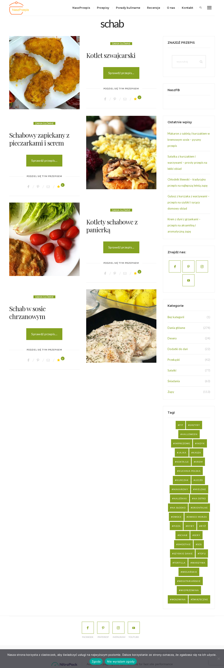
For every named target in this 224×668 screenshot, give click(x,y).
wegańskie (189, 572)
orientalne (200, 507)
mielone (200, 489)
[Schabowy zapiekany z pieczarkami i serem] (121, 152)
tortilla (180, 562)
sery (197, 535)
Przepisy (103, 7)
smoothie (184, 544)
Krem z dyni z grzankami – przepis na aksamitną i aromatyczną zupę (184, 225)
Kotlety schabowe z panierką (112, 225)
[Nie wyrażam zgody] (218, 658)
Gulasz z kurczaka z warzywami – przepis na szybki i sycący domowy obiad (188, 202)
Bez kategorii (176, 317)
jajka (182, 452)
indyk (201, 443)
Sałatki (172, 370)
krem (199, 461)
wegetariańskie (190, 581)
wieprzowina (189, 590)
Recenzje (153, 7)
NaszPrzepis (81, 7)
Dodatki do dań (178, 349)
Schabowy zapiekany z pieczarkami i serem (39, 139)
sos (199, 544)
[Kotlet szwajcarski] (44, 72)
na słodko (179, 507)
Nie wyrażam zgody (121, 661)
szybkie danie (183, 553)
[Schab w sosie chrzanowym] (121, 326)
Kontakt (187, 7)
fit (181, 425)
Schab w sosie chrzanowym (27, 312)
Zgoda (96, 661)
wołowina (179, 599)
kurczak (183, 480)
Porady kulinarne (128, 7)
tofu (202, 553)
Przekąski (174, 359)
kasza (197, 452)
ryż (203, 526)
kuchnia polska (190, 471)
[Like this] (136, 99)
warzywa (198, 562)
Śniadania (174, 381)
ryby (190, 526)
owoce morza (197, 516)
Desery (172, 338)
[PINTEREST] (103, 628)
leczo (199, 480)
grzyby (195, 425)
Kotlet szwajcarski (110, 55)
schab (183, 535)
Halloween (190, 434)
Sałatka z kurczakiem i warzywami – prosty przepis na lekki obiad (187, 162)
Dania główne (121, 43)
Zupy (171, 392)
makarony (180, 489)
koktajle (183, 461)
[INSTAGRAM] (118, 628)
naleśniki (180, 498)
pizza (177, 526)
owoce (177, 516)
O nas (171, 7)
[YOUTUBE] (134, 628)
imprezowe (182, 443)
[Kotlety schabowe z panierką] (44, 239)
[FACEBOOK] (88, 628)
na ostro (200, 498)
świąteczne (200, 599)
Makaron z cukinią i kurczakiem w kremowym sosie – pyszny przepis (189, 139)
